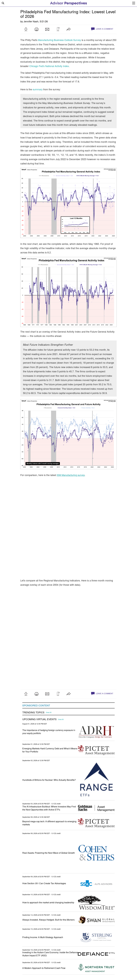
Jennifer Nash (31, 21)
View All (49, 712)
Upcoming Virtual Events (39, 719)
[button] (25, 29)
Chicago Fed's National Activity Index (49, 66)
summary (38, 89)
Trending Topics (33, 712)
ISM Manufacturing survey (71, 475)
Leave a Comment (104, 29)
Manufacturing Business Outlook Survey (59, 40)
